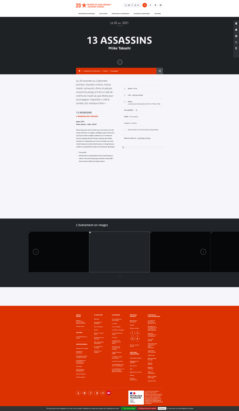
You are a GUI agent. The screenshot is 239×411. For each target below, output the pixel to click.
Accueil (79, 71)
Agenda (236, 36)
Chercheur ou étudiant (98, 351)
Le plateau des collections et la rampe (116, 342)
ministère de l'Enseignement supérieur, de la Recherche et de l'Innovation (154, 402)
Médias (236, 42)
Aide (131, 369)
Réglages (162, 408)
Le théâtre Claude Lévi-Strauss (117, 357)
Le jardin (114, 323)
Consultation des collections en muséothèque (81, 362)
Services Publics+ (150, 363)
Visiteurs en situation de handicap (132, 5)
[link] (36, 252)
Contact (132, 325)
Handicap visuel (84, 393)
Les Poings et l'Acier (144, 138)
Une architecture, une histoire (117, 319)
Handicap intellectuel (96, 393)
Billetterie (236, 24)
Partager (159, 71)
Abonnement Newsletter (133, 321)
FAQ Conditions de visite (152, 359)
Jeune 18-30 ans (98, 326)
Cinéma (105, 71)
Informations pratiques (86, 13)
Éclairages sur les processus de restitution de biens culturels (152, 328)
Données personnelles (133, 379)
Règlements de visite (136, 372)
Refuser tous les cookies (147, 408)
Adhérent (96, 319)
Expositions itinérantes (79, 352)
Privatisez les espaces (82, 348)
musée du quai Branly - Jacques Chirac (93, 5)
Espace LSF (102, 393)
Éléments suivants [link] (203, 252)
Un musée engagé (151, 340)
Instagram (160, 5)
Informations (236, 30)
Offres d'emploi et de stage (152, 377)
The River (114, 337)
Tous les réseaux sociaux (134, 345)
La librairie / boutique (118, 330)
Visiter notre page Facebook (150, 5)
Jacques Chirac (152, 381)
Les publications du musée (81, 337)
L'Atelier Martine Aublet (117, 353)
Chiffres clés (151, 355)
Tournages (79, 366)
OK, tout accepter (129, 408)
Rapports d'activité (150, 368)
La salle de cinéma (117, 361)
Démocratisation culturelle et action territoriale (152, 345)
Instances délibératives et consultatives (152, 335)
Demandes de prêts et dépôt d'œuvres (81, 356)
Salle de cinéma (137, 95)
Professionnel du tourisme (99, 338)
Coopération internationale (152, 351)
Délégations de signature (134, 362)
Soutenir (158, 13)
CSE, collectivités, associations (99, 342)
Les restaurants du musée (117, 333)
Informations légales (135, 358)
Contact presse (80, 326)
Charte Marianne (81, 374)
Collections (103, 13)
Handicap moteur (78, 393)
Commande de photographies (80, 370)
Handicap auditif (90, 393)
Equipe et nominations (151, 372)
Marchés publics (80, 377)
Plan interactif (236, 48)
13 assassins (114, 71)
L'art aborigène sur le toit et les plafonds (118, 365)
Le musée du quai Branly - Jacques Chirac (152, 322)
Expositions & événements (120, 13)
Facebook (132, 333)
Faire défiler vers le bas (119, 62)
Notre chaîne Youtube (137, 339)
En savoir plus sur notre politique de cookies (180, 408)
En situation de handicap (98, 347)
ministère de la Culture (151, 398)
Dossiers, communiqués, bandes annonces (81, 322)
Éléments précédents (36, 252)
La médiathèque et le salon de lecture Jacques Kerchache (118, 370)
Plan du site (133, 365)
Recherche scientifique (142, 13)
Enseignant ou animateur (98, 323)
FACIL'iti (108, 393)
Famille (96, 330)
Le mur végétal (116, 326)
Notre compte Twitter (155, 5)
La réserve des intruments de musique (116, 348)
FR (145, 5)
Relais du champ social (98, 333)
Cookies (132, 375)
